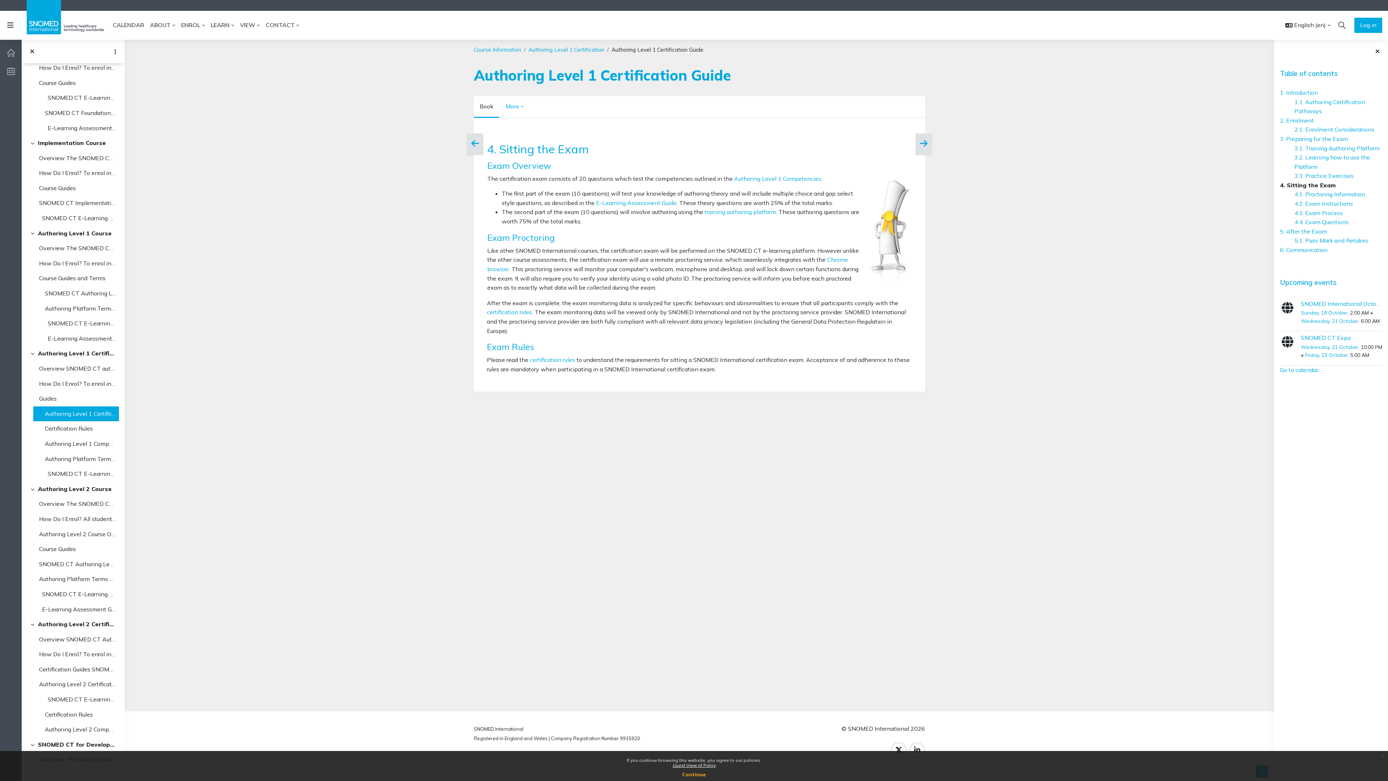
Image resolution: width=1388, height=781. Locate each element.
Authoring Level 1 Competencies (80, 443)
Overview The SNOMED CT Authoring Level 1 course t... (77, 248)
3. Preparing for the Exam (1314, 138)
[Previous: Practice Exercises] (475, 144)
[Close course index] (32, 51)
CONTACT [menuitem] (280, 25)
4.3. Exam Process (1318, 213)
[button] (1308, 25)
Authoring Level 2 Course (75, 488)
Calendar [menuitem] (128, 25)
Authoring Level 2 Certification (77, 624)
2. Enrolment (1297, 120)
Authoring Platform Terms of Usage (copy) (80, 308)
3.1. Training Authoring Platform (1337, 148)
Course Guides (57, 82)
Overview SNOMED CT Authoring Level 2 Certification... (77, 639)
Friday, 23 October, (1327, 355)
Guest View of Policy (694, 765)
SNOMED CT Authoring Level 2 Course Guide (77, 564)
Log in (1368, 25)
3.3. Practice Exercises (1324, 175)
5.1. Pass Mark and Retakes (1331, 240)
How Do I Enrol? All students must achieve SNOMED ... (77, 518)
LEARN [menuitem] (220, 25)
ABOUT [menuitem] (160, 25)
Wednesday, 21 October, (1331, 321)
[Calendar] (11, 71)
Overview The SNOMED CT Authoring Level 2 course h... (77, 503)
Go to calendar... (1300, 370)
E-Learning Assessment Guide (80, 128)
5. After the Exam (1303, 231)
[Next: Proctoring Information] (924, 144)
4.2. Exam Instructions (1323, 203)
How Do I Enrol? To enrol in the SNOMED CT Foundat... (77, 67)
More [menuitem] (512, 106)
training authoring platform (740, 211)
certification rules (509, 312)
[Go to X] (899, 750)
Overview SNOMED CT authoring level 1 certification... (77, 368)
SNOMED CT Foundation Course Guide (80, 112)
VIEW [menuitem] (247, 25)
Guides (48, 398)
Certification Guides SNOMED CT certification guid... (77, 669)
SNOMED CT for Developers (77, 744)
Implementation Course (72, 142)
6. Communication (1304, 249)
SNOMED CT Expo (1326, 337)
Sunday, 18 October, (1325, 313)
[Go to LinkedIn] (917, 750)
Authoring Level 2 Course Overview (77, 534)
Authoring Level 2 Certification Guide (77, 684)
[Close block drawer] (1377, 51)
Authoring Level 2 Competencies (80, 729)
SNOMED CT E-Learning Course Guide (80, 97)
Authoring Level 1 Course (75, 233)
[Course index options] (115, 51)
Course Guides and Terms (72, 278)
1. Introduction (1299, 92)
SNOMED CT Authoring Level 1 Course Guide (80, 293)
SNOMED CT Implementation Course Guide (77, 202)
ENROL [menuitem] (190, 25)
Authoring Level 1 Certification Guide (80, 413)
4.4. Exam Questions (1321, 222)
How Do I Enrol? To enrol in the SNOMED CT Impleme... (77, 172)
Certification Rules (69, 428)
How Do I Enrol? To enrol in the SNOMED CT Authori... (77, 263)
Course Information (497, 49)
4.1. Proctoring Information (1329, 194)
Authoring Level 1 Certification (77, 353)
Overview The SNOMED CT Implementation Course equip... (77, 158)
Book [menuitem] (486, 106)
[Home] (11, 53)
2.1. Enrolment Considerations (1334, 129)
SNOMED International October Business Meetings (1341, 303)
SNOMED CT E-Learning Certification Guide (80, 473)
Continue (694, 774)
